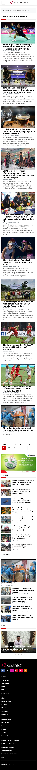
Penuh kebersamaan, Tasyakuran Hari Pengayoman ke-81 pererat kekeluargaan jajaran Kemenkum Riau (19, 218)
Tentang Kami (6, 750)
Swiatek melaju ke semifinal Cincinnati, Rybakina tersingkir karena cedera (23, 519)
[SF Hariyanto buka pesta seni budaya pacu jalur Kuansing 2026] (18, 416)
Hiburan (4, 729)
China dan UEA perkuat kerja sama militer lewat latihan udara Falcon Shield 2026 (22, 501)
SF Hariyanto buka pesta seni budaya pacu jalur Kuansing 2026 (18, 429)
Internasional (6, 701)
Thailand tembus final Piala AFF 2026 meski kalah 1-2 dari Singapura (18, 347)
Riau (3, 698)
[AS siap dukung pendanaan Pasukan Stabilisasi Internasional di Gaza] (6, 547)
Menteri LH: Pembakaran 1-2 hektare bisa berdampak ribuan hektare (22, 492)
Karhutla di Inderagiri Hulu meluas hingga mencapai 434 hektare (23, 590)
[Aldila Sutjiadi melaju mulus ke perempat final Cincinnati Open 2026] (18, 248)
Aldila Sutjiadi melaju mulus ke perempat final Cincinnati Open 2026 (18, 262)
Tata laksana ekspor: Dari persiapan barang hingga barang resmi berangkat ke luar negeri (18, 90)
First (5, 444)
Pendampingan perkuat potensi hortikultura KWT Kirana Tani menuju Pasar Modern (18, 304)
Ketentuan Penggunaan (10, 740)
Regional (4, 714)
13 (24, 448)
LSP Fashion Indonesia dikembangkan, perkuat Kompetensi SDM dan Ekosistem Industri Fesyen (18, 174)
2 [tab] (16, 655)
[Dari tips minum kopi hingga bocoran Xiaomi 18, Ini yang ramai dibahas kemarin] (18, 117)
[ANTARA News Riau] (20, 2)
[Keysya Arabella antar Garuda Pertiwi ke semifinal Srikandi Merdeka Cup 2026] (18, 374)
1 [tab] (13, 655)
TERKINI (4, 475)
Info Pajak (5, 722)
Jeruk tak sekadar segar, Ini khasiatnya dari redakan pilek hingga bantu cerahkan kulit (23, 510)
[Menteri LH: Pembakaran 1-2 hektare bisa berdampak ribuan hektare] (6, 492)
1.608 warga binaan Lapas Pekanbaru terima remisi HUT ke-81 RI (23, 617)
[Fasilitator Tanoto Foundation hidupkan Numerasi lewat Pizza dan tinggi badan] (6, 483)
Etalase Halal (6, 719)
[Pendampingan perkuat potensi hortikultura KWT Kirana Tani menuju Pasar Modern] (18, 289)
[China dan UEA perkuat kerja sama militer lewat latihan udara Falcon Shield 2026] (6, 501)
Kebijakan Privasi (7, 744)
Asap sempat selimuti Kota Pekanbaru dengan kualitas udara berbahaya (22, 599)
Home (6, 11)
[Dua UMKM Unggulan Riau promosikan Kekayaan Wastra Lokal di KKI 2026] (6, 538)
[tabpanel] (18, 642)
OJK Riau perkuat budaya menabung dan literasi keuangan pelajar (21, 528)
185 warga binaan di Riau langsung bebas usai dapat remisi (22, 608)
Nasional (4, 736)
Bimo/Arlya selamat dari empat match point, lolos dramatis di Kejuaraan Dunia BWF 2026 (17, 46)
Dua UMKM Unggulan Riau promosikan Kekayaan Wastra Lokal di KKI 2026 (23, 537)
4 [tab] (21, 655)
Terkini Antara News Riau (20, 11)
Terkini (3, 677)
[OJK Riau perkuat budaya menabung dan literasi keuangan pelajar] (6, 529)
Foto (3, 626)
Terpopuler (5, 683)
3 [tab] (18, 655)
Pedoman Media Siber (9, 754)
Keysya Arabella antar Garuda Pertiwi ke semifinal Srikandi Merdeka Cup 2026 (17, 388)
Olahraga (4, 711)
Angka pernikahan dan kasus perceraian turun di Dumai (17, 648)
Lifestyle (4, 708)
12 (19, 448)
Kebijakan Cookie (7, 747)
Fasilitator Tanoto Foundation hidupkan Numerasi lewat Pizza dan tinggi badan (23, 483)
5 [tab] (24, 655)
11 (14, 448)
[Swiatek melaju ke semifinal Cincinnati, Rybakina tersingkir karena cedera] (6, 519)
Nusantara (5, 693)
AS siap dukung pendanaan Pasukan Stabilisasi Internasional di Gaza (22, 546)
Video (3, 690)
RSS (2, 757)
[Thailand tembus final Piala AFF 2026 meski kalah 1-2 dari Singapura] (18, 333)
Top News (5, 554)
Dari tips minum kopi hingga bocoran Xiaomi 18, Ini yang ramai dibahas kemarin (19, 131)
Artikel (3, 732)
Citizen (4, 705)
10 (9, 448)
